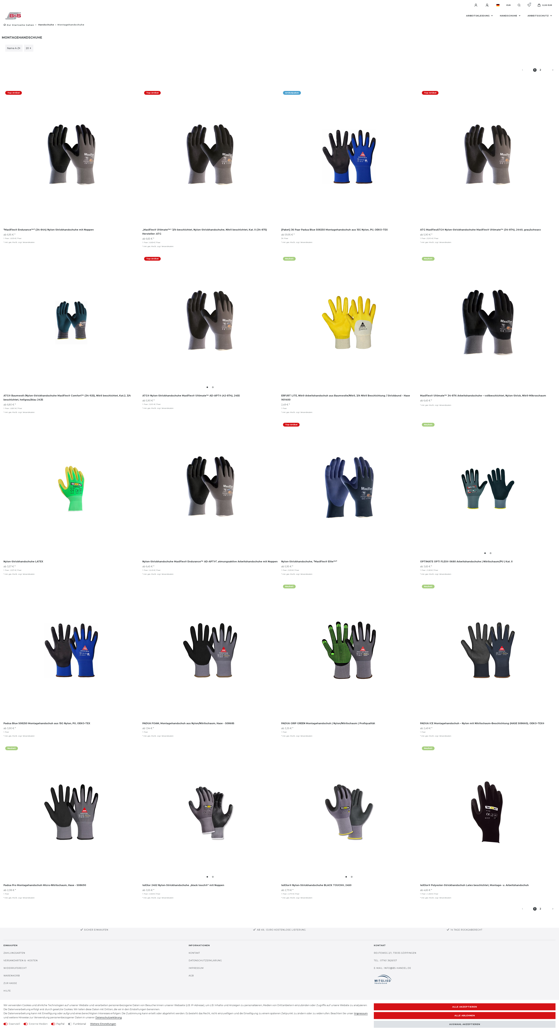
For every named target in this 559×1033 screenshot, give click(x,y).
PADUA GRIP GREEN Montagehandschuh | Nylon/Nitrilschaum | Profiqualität (328, 723)
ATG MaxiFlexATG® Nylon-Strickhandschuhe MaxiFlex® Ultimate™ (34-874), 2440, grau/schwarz (480, 229)
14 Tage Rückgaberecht (466, 930)
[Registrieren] (487, 5)
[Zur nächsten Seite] (549, 70)
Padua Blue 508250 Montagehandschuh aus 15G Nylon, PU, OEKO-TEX (46, 723)
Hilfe (7, 990)
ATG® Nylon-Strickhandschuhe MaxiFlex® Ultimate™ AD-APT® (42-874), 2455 (191, 395)
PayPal (60, 1024)
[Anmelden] (476, 5)
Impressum (196, 968)
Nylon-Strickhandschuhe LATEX (23, 561)
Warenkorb (11, 975)
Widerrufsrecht (15, 968)
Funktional (79, 1024)
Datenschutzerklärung (205, 960)
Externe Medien (38, 1024)
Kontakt (194, 953)
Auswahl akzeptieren (464, 1024)
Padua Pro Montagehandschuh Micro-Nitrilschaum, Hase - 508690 (44, 885)
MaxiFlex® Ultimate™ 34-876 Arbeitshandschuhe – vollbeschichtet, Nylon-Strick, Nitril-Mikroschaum (483, 395)
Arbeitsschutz (539, 15)
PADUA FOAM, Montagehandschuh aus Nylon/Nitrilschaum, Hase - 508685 (188, 723)
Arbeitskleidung (478, 15)
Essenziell (14, 1024)
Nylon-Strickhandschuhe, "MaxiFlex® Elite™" (309, 561)
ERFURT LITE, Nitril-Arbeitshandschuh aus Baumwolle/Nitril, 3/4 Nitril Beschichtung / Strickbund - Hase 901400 (345, 397)
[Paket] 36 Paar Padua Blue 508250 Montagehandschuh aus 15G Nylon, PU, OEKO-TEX (334, 229)
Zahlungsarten (14, 953)
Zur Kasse (10, 983)
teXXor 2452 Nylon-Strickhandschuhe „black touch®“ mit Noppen (183, 885)
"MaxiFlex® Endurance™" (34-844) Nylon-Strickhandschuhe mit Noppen (48, 229)
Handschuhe (509, 15)
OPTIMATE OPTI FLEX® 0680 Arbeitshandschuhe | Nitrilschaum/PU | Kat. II (466, 561)
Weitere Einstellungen (103, 1024)
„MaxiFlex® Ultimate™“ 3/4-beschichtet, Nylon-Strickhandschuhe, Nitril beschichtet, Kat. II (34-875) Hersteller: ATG (204, 231)
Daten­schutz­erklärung (108, 1017)
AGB (191, 975)
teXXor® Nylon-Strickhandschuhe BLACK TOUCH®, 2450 (316, 885)
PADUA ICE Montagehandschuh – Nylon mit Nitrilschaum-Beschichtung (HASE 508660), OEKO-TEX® (482, 723)
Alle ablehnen (464, 1015)
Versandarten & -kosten (20, 960)
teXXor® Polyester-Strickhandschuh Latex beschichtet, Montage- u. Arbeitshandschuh (474, 885)
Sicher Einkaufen (96, 930)
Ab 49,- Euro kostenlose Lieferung (281, 930)
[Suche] (519, 5)
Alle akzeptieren (464, 1006)
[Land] (498, 5)
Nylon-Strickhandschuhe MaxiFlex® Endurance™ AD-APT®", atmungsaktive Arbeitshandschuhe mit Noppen (210, 561)
